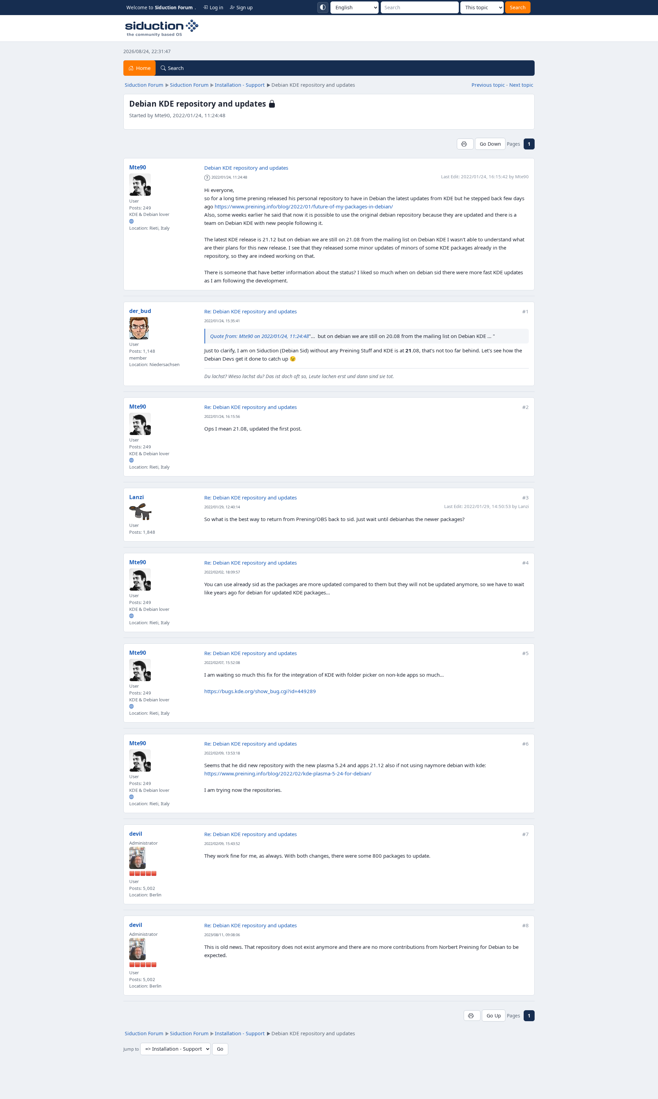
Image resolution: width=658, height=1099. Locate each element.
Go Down (490, 144)
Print (465, 143)
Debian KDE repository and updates (246, 167)
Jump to (131, 1049)
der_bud (140, 311)
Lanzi (136, 497)
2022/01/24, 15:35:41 (222, 320)
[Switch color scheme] (322, 7)
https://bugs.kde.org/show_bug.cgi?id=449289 (260, 691)
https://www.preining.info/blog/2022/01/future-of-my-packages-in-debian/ (304, 206)
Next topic (521, 85)
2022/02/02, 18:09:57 (222, 572)
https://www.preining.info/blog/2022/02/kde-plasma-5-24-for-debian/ (287, 773)
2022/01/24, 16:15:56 (222, 416)
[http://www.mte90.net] (131, 221)
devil (135, 833)
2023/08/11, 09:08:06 (222, 934)
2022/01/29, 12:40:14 (222, 506)
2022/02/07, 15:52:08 (222, 662)
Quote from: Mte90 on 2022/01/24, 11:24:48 (259, 336)
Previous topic (488, 85)
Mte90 (137, 167)
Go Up (494, 1015)
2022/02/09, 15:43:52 (222, 843)
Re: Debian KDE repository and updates (250, 311)
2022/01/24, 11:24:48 (229, 177)
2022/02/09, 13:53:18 (222, 753)
